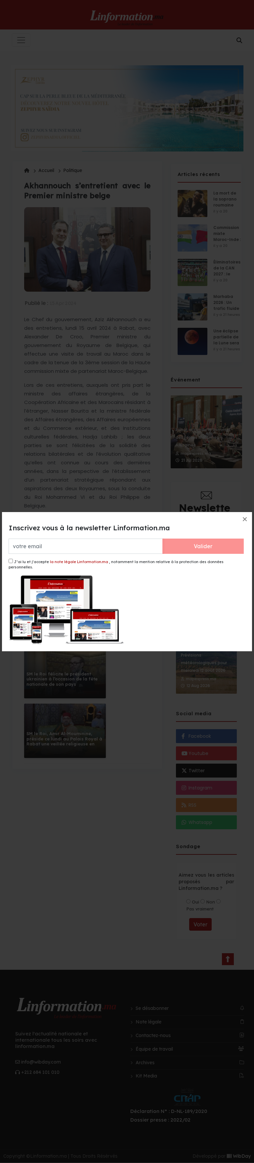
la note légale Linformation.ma (79, 561)
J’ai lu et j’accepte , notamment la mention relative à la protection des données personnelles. (116, 564)
